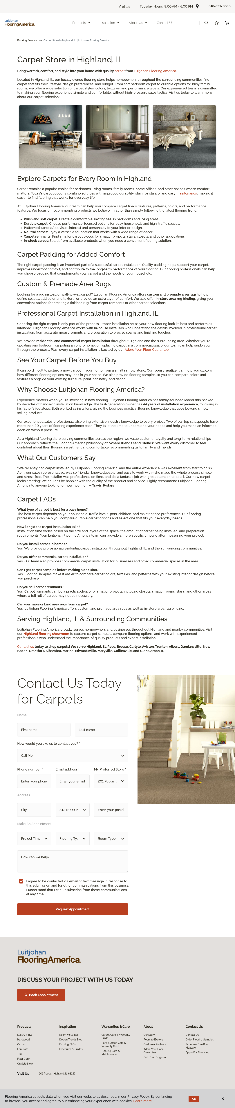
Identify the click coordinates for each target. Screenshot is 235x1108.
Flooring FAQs (67, 1044)
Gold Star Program (155, 1057)
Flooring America (27, 40)
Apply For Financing (197, 1052)
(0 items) (227, 23)
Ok (194, 1098)
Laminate (22, 1049)
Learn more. (143, 1101)
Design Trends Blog (70, 1039)
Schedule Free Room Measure (198, 1046)
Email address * (67, 769)
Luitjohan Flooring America (155, 71)
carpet (120, 71)
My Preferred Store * (110, 769)
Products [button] (79, 23)
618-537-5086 (220, 6)
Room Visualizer (68, 1034)
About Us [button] (136, 23)
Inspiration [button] (107, 23)
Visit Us (124, 6)
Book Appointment (43, 995)
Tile (19, 1053)
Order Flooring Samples (200, 1039)
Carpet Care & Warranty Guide (116, 1036)
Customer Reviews (155, 1044)
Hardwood (23, 1039)
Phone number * (30, 769)
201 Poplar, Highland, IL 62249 (57, 1073)
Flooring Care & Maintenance (111, 1052)
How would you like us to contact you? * (48, 743)
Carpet (21, 1044)
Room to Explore (153, 1039)
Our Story (149, 1034)
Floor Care (23, 1058)
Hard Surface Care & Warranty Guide (114, 1044)
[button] (206, 22)
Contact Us (165, 23)
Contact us (25, 646)
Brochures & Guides (70, 1049)
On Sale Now (25, 1063)
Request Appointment (73, 909)
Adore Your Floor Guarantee (147, 349)
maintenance (186, 193)
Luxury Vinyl (24, 1034)
